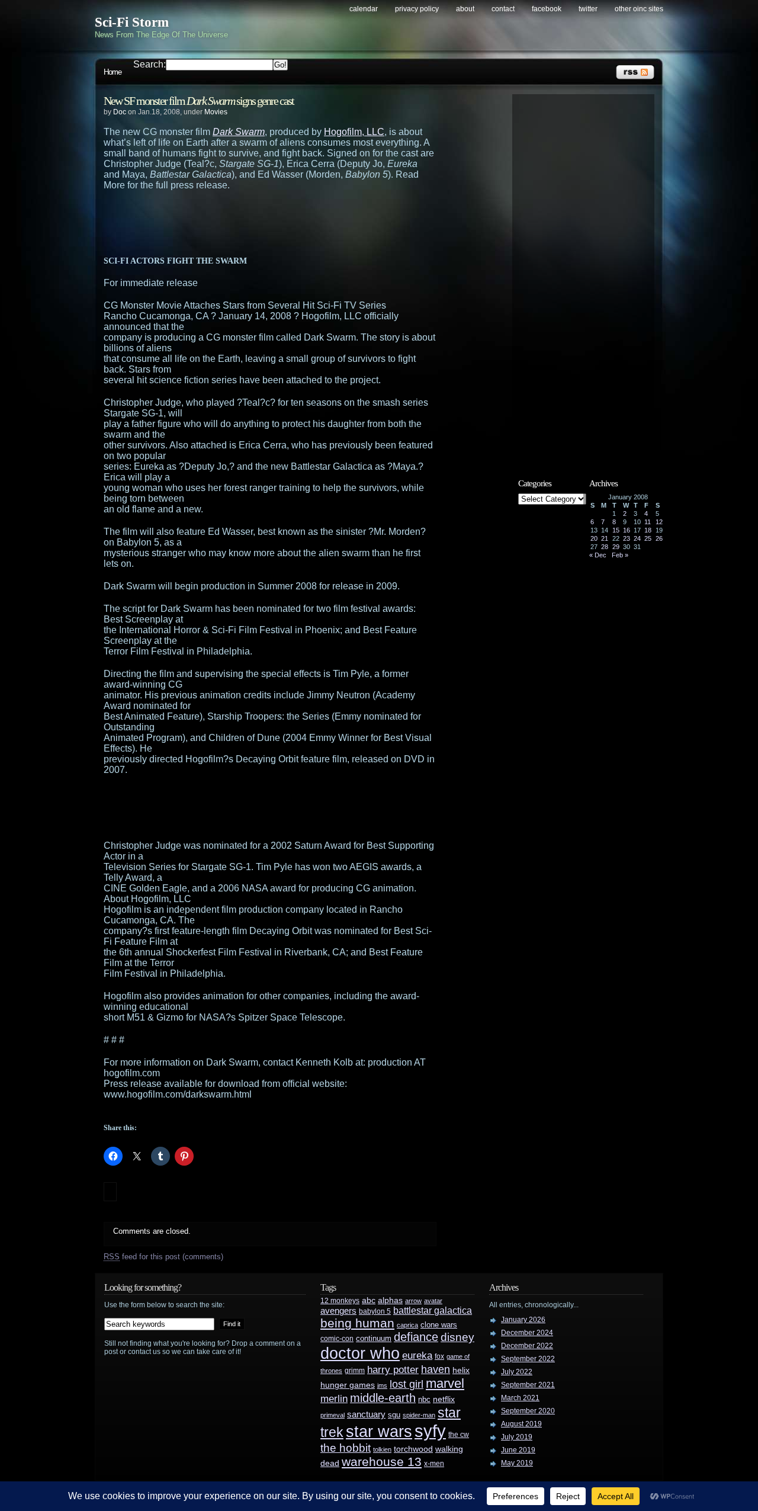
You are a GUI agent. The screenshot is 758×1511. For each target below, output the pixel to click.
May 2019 (517, 1463)
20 (594, 538)
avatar (433, 1300)
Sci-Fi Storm (132, 22)
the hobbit (345, 1447)
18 (647, 530)
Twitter (588, 9)
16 (626, 530)
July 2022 (516, 1372)
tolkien (382, 1449)
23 (626, 538)
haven (435, 1369)
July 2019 (516, 1437)
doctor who (360, 1353)
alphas (390, 1300)
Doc (119, 112)
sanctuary (366, 1414)
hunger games (347, 1385)
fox (439, 1356)
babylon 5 (375, 1311)
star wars (379, 1432)
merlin (334, 1398)
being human (357, 1323)
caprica (407, 1325)
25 (647, 538)
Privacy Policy (417, 9)
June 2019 (518, 1450)
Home (112, 72)
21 (604, 538)
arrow (413, 1300)
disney (457, 1336)
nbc (424, 1399)
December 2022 (527, 1346)
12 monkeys (339, 1301)
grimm (355, 1370)
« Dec (597, 555)
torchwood (413, 1449)
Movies (215, 112)
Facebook (546, 9)
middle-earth (383, 1397)
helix (461, 1370)
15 (615, 530)
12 (659, 521)
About (465, 9)
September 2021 (528, 1385)
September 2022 (528, 1359)
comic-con (337, 1338)
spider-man (419, 1415)
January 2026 (523, 1320)
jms (382, 1385)
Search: (149, 64)
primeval (332, 1415)
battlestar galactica (432, 1310)
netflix (444, 1399)
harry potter (393, 1369)
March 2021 (520, 1398)
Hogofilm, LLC (354, 132)
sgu (394, 1414)
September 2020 (528, 1411)
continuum (373, 1338)
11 (647, 521)
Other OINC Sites (639, 9)
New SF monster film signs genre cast (199, 100)
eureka (417, 1355)
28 (604, 546)
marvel (445, 1383)
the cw (458, 1434)
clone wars (438, 1325)
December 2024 (527, 1333)
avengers (338, 1311)
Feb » (620, 555)
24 (637, 538)
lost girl (406, 1384)
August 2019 (521, 1424)
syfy (430, 1431)
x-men (434, 1463)
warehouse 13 (382, 1461)
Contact (503, 9)
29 (615, 546)
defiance (416, 1336)
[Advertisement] (293, 223)
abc (368, 1300)
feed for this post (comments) (163, 1256)
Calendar (363, 9)
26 (659, 538)
